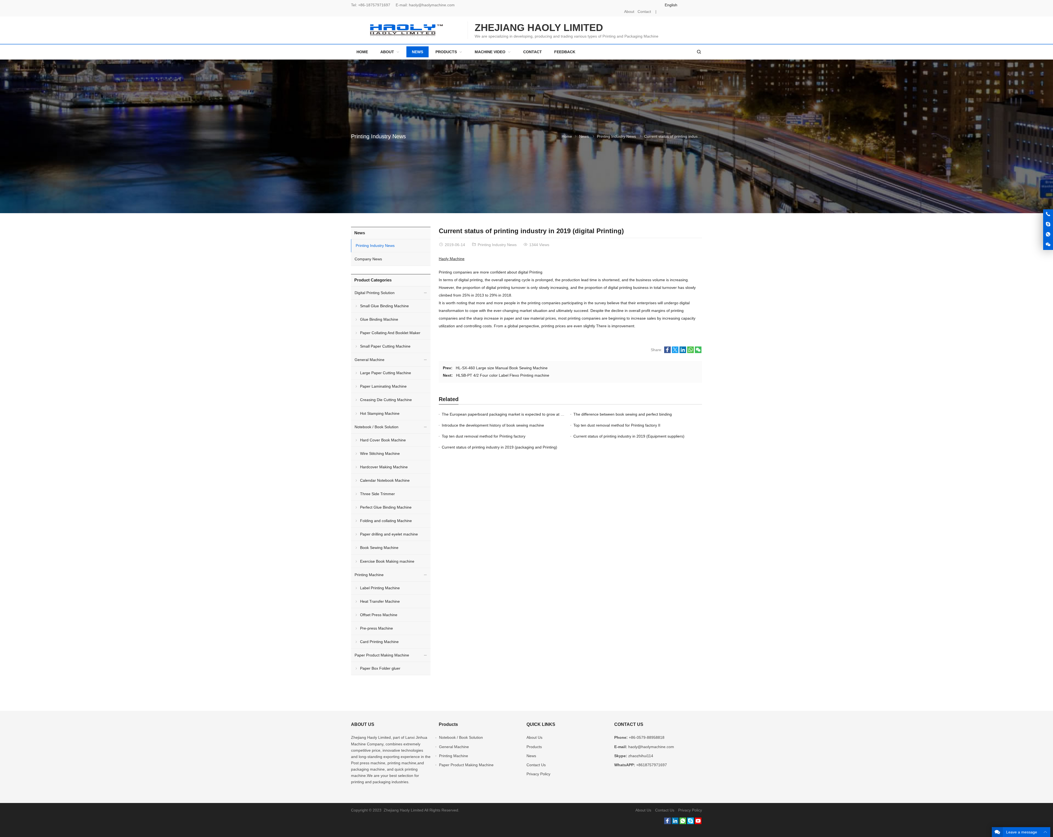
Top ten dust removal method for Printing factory (483, 436)
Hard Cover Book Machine (383, 440)
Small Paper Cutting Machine (385, 346)
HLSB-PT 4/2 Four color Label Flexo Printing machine (502, 375)
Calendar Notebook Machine (385, 480)
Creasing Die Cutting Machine (386, 400)
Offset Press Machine (378, 615)
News (584, 136)
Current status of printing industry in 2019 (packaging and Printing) (499, 447)
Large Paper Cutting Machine (385, 373)
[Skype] (690, 823)
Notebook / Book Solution (376, 427)
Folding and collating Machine (386, 520)
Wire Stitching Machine (380, 453)
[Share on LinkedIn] (683, 352)
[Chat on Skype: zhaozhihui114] (1048, 224)
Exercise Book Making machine (387, 561)
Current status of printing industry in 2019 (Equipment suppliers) (628, 436)
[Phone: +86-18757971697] (1048, 214)
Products (534, 747)
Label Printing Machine (380, 588)
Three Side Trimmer (377, 494)
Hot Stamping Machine (380, 413)
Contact (644, 11)
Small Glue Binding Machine (384, 306)
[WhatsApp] (683, 823)
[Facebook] (667, 823)
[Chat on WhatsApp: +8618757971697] (1048, 234)
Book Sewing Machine (379, 547)
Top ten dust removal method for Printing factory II (616, 425)
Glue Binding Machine (379, 319)
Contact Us (536, 765)
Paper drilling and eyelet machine (389, 534)
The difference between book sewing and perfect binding (622, 414)
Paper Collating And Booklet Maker (390, 333)
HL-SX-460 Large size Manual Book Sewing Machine (502, 368)
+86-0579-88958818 (646, 737)
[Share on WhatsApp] (690, 352)
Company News (368, 259)
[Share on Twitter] (675, 352)
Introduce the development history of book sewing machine (493, 425)
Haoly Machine (452, 259)
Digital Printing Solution (375, 293)
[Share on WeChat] (698, 352)
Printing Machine (369, 575)
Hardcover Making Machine (384, 467)
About (629, 11)
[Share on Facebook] (667, 352)
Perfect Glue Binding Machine (386, 507)
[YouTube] (698, 823)
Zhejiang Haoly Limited (371, 737)
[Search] (698, 52)
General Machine (369, 359)
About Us (534, 737)
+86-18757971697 (374, 5)
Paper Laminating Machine (383, 386)
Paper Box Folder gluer (380, 668)
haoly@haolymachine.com (432, 5)
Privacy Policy (538, 774)
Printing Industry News (378, 136)
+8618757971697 (651, 765)
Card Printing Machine (379, 641)
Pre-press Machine (376, 628)
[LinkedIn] (675, 823)
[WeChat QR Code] (1048, 245)
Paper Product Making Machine (382, 655)
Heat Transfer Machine (380, 601)
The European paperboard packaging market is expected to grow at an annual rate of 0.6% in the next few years (539, 414)
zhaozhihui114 (640, 756)
